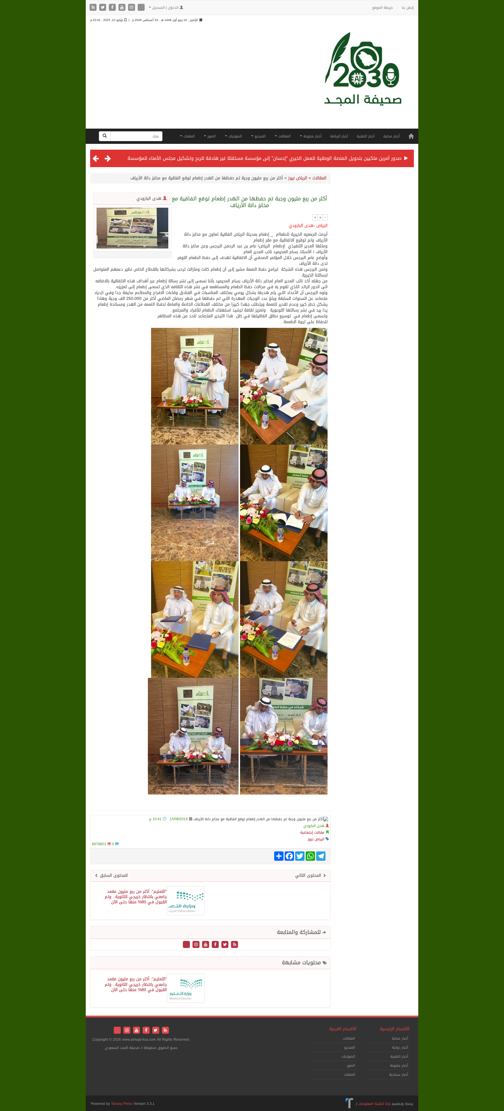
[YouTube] (122, 8)
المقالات (283, 136)
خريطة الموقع (382, 7)
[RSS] (94, 8)
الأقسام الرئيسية (395, 1029)
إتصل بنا (408, 7)
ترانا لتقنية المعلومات (374, 1103)
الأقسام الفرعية (342, 1029)
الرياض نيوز (297, 178)
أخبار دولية (400, 1047)
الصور (211, 136)
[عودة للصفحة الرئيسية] (363, 79)
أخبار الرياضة (339, 136)
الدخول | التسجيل (165, 7)
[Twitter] (103, 8)
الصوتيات (234, 136)
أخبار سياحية (398, 1074)
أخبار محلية (391, 136)
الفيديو (259, 136)
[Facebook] (113, 8)
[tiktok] (141, 8)
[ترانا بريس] (349, 1103)
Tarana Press (121, 1103)
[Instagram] (132, 8)
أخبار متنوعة (311, 136)
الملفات (188, 136)
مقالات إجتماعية (312, 832)
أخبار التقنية (365, 136)
